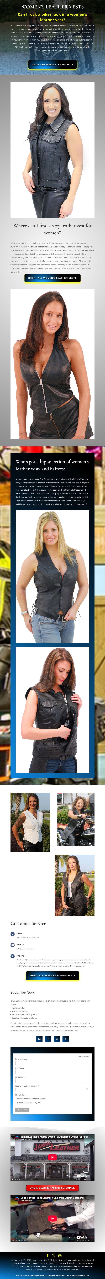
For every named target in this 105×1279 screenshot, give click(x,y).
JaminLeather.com (38, 1275)
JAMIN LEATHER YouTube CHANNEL (52, 1187)
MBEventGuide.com (80, 1275)
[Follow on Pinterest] (65, 1039)
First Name (19, 1068)
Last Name (19, 1077)
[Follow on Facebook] (48, 1039)
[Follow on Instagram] (39, 1039)
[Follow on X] (57, 1039)
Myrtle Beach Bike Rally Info (29, 1103)
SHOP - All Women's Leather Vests (52, 64)
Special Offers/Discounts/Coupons (32, 1099)
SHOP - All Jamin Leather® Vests (53, 975)
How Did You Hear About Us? (27, 1086)
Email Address (21, 1059)
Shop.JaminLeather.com (59, 1275)
